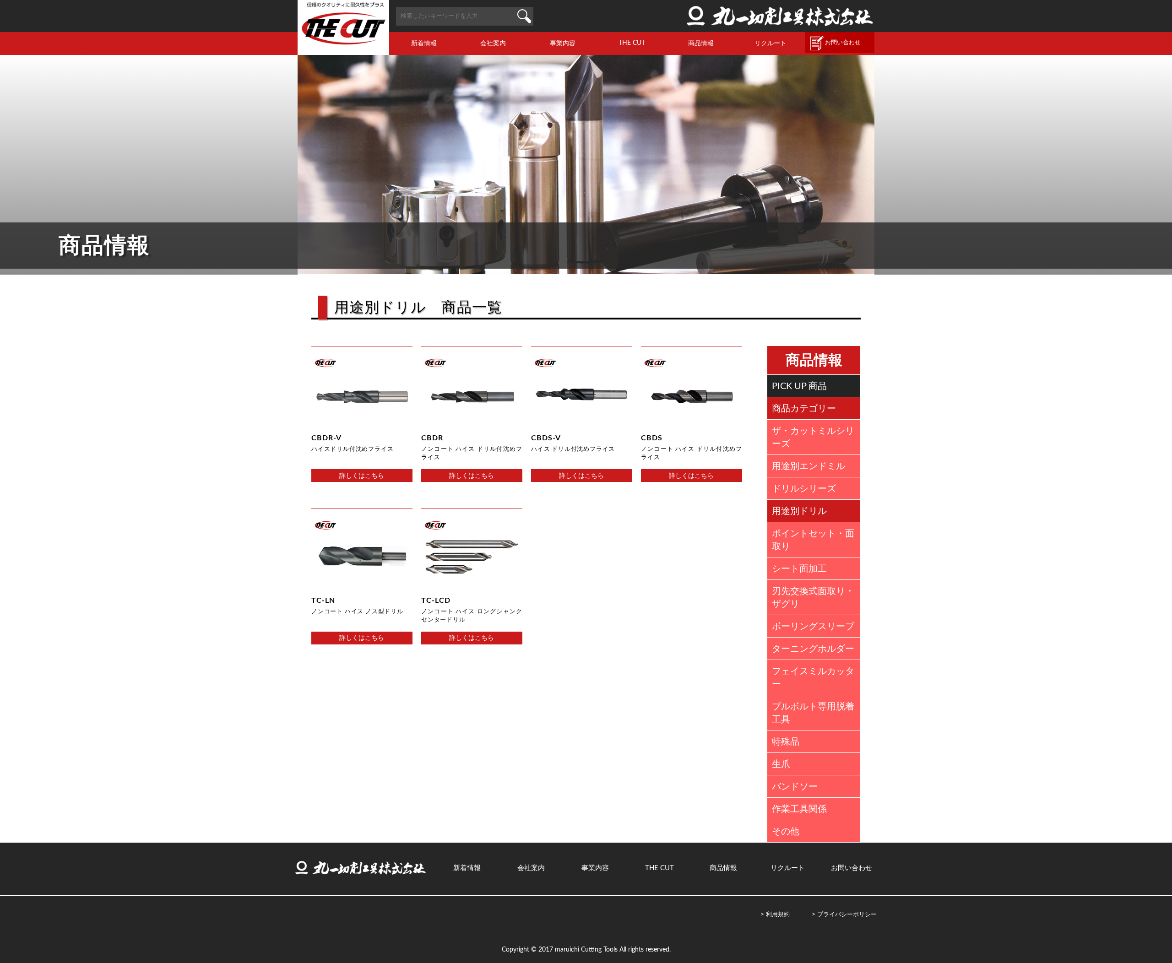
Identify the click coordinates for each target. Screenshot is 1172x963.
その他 (785, 831)
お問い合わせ (843, 42)
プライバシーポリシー (847, 915)
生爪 (781, 764)
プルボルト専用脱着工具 (813, 713)
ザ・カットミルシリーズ (813, 438)
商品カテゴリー (804, 408)
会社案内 (493, 43)
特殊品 (785, 742)
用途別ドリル (799, 511)
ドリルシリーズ (804, 488)
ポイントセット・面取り (813, 540)
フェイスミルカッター (813, 678)
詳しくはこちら (361, 475)
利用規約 (778, 915)
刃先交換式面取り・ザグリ (813, 598)
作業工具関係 (799, 809)
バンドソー (795, 786)
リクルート (770, 43)
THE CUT (632, 42)
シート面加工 (799, 568)
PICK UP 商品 (799, 386)
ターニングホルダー (813, 649)
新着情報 (424, 43)
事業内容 (562, 43)
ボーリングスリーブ (813, 626)
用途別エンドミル (808, 466)
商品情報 (701, 43)
